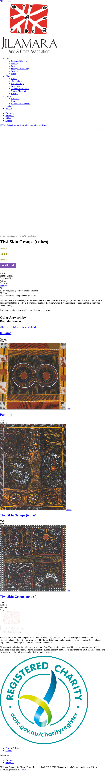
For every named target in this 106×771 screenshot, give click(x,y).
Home (2, 236)
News (8, 96)
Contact (9, 106)
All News (15, 98)
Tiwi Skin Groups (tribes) (18, 515)
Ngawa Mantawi (18, 91)
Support (9, 108)
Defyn (23, 770)
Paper (13, 73)
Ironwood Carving (19, 61)
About (8, 76)
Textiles (14, 71)
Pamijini (6, 414)
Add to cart (8, 265)
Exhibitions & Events (20, 103)
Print (13, 66)
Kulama (5, 333)
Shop (8, 58)
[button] (101, 128)
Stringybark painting (20, 68)
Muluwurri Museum (20, 88)
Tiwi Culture (16, 81)
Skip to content (6, 1)
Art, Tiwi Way (17, 83)
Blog (13, 101)
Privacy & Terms (13, 748)
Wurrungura (16, 86)
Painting (14, 63)
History (14, 93)
